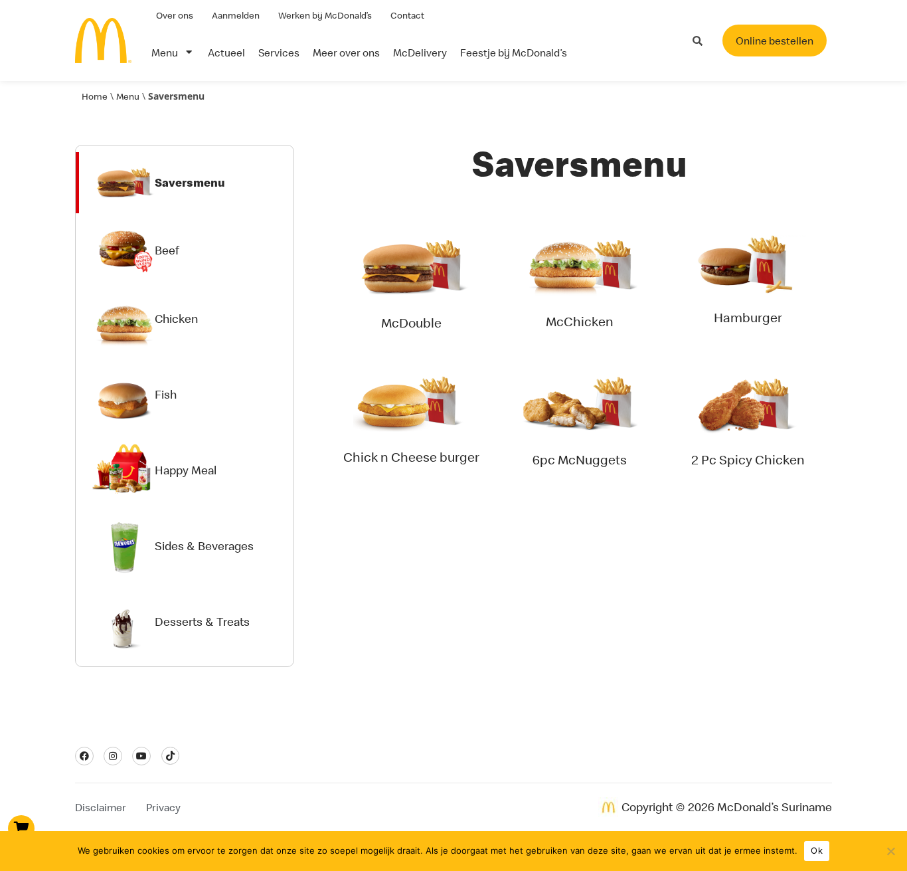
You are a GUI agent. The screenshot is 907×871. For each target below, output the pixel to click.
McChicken (580, 321)
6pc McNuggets (580, 459)
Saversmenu (190, 182)
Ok (817, 850)
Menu (127, 96)
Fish (166, 394)
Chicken (176, 318)
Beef (167, 250)
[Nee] (890, 851)
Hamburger (748, 317)
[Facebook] (84, 756)
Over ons (174, 15)
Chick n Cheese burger (411, 456)
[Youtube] (141, 756)
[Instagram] (113, 756)
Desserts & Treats (202, 621)
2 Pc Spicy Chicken (748, 459)
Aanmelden (236, 15)
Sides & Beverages (204, 545)
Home (95, 96)
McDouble (411, 322)
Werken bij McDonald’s (325, 15)
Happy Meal (185, 470)
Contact (407, 15)
